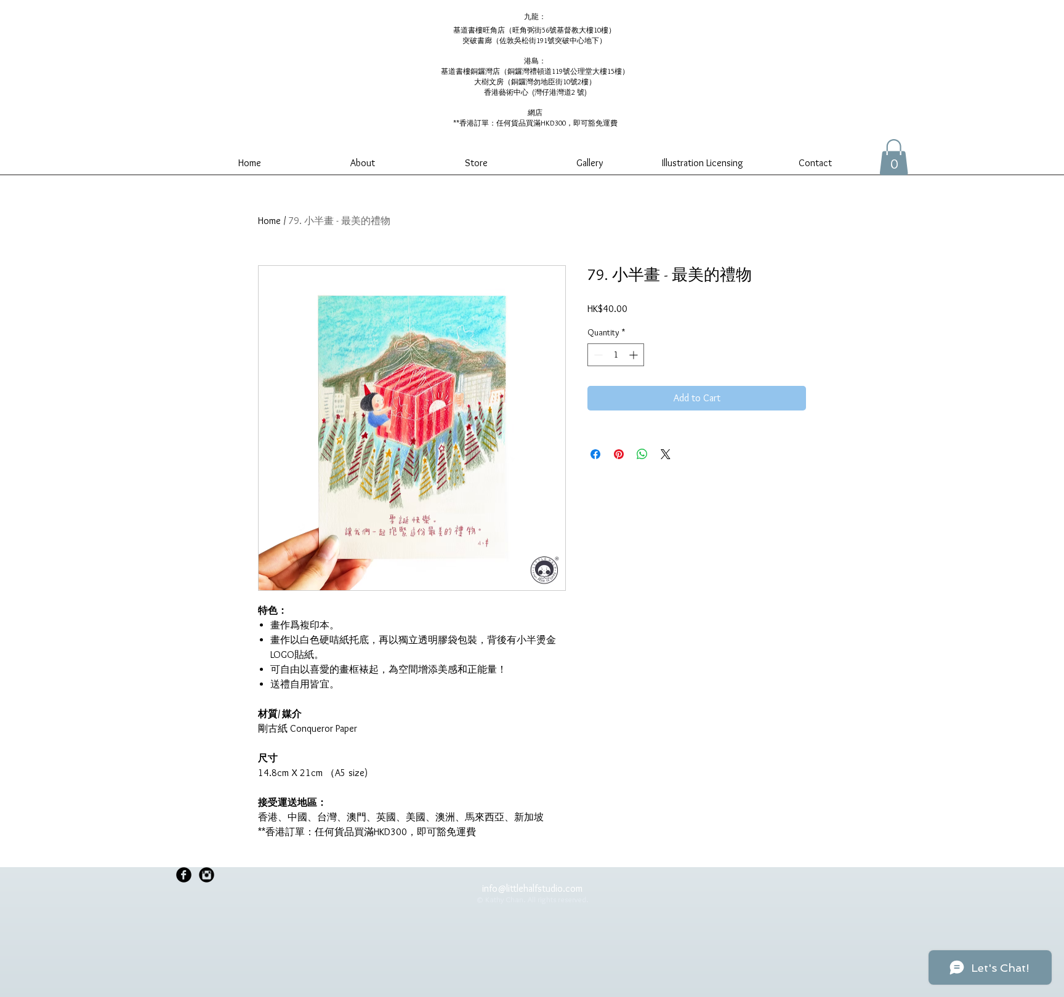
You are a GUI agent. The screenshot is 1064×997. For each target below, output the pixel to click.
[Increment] (634, 355)
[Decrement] (597, 355)
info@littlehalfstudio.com (532, 888)
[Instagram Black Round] (206, 875)
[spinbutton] (616, 355)
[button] (894, 157)
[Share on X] (665, 454)
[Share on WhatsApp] (642, 454)
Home (269, 220)
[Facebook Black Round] (183, 875)
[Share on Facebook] (595, 454)
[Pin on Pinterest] (618, 454)
